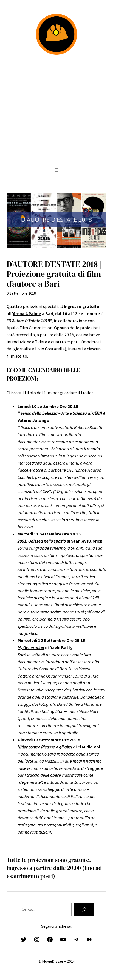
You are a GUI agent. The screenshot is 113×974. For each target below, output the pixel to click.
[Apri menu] (56, 170)
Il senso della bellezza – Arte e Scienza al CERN (60, 413)
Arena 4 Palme (27, 313)
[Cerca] (84, 909)
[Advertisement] (56, 107)
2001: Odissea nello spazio (42, 541)
